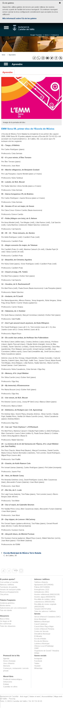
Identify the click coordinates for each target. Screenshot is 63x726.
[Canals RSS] (60, 58)
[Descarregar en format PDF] (15, 572)
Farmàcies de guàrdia (8, 587)
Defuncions (7, 682)
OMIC (36, 648)
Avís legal (24, 696)
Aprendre (12, 55)
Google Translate (36, 35)
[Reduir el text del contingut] (9, 572)
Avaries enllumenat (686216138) (47, 594)
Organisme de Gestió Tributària (46, 651)
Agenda (6, 658)
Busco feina (4, 619)
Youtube (37, 666)
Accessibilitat (47, 696)
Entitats (6, 684)
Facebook (38, 661)
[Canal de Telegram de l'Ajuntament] (34, 58)
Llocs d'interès (9, 663)
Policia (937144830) (42, 587)
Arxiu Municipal (40, 619)
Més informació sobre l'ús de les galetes (19, 18)
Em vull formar (5, 624)
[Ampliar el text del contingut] (3, 572)
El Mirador (38, 636)
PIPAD (36, 653)
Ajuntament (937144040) (43, 585)
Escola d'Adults (40, 639)
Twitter (36, 663)
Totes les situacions (8, 626)
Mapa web (58, 696)
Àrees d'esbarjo (9, 661)
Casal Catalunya (40, 624)
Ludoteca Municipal (41, 643)
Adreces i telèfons (7, 585)
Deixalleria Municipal (42, 634)
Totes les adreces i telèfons (45, 611)
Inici (46, 35)
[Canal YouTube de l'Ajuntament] (47, 58)
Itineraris (6, 666)
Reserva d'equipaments (9, 592)
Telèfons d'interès (41, 582)
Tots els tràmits (6, 610)
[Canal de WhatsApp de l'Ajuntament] (39, 58)
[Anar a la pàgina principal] (23, 28)
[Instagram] (43, 58)
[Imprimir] (21, 572)
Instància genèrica (7, 603)
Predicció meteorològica (12, 679)
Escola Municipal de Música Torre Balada (22, 553)
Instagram (38, 658)
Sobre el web (35, 696)
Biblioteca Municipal (41, 622)
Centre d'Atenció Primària (44, 629)
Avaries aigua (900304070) (44, 597)
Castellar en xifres (10, 687)
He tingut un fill (5, 621)
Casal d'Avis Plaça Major (44, 626)
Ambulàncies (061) (41, 592)
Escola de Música (41, 641)
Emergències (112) (41, 589)
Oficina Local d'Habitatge (44, 646)
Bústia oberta (5, 605)
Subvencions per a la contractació (13, 608)
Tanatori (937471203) (42, 609)
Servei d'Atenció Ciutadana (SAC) (47, 617)
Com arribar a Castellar (9, 582)
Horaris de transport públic (10, 589)
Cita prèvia (4, 594)
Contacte (54, 35)
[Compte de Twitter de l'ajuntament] (52, 58)
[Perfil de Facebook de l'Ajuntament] (56, 58)
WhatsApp (38, 668)
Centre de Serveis (41, 631)
